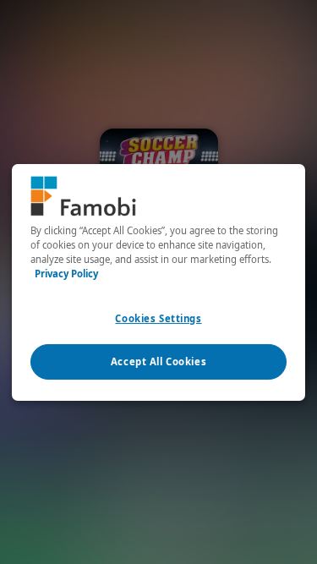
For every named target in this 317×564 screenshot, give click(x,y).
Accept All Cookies (158, 361)
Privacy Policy (66, 273)
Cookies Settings (158, 318)
